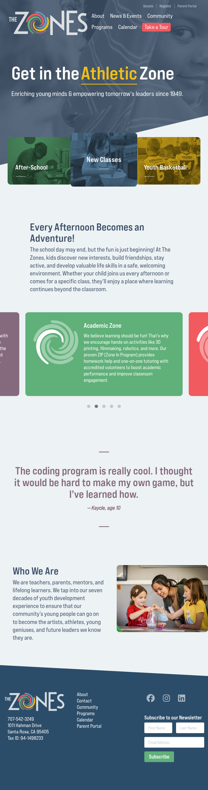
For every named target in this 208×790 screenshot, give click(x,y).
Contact (84, 700)
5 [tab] (119, 406)
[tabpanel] (104, 354)
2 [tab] (96, 406)
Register (165, 6)
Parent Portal (187, 6)
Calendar (127, 27)
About (98, 15)
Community (160, 15)
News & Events (126, 15)
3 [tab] (104, 406)
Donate (148, 6)
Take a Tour (156, 27)
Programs (102, 27)
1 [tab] (88, 406)
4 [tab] (111, 406)
